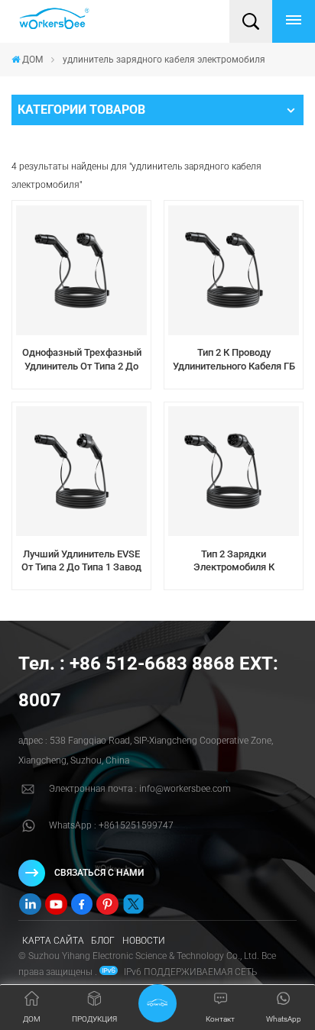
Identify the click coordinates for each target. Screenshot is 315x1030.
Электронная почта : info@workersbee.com (140, 788)
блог (103, 940)
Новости (143, 940)
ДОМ (32, 59)
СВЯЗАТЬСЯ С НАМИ (99, 872)
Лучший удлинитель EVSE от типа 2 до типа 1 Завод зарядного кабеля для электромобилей (81, 561)
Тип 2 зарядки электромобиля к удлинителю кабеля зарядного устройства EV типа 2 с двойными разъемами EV (233, 561)
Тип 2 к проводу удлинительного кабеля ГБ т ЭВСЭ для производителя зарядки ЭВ (234, 360)
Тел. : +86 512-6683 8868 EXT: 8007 (148, 682)
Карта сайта (53, 940)
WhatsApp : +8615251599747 (111, 825)
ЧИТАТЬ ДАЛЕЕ (81, 384)
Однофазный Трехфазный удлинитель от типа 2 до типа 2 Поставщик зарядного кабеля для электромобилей (81, 360)
